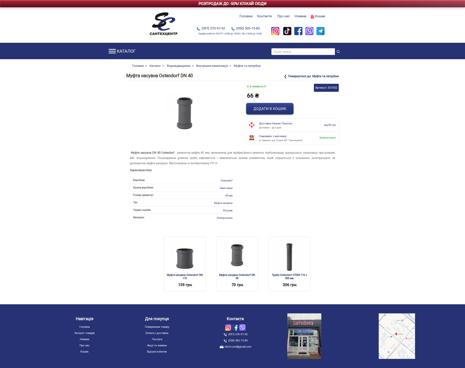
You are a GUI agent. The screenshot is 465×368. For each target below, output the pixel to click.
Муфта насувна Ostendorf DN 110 (185, 276)
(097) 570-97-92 (213, 28)
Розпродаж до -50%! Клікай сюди (233, 3)
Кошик (320, 16)
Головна (245, 16)
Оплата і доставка (156, 333)
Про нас (283, 16)
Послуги (157, 339)
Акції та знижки (157, 345)
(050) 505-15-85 (248, 28)
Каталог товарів (84, 333)
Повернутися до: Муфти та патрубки (313, 76)
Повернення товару (157, 326)
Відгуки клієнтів (157, 351)
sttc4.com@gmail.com (238, 346)
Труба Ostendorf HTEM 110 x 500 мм (289, 276)
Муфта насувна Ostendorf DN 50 (237, 276)
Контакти (264, 16)
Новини (300, 16)
